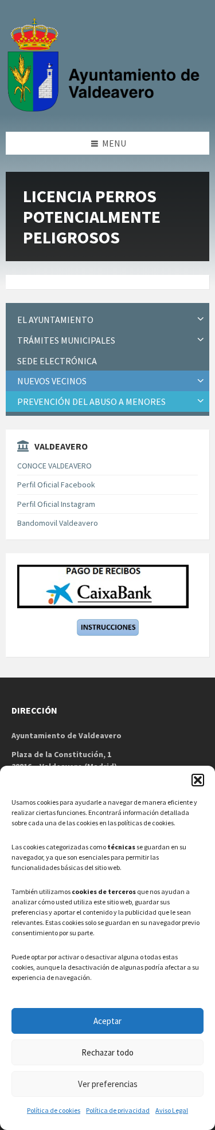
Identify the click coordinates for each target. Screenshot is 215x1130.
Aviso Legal (171, 1110)
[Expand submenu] (200, 319)
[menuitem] (107, 320)
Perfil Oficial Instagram (56, 504)
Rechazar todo (107, 1052)
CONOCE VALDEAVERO (54, 465)
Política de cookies (53, 1110)
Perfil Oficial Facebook (56, 484)
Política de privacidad (118, 1110)
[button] (198, 780)
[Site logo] (106, 109)
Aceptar (107, 1020)
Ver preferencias (108, 1083)
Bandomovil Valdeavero (57, 523)
